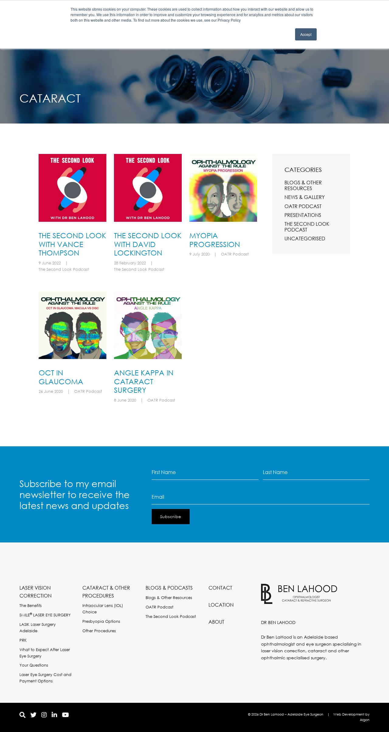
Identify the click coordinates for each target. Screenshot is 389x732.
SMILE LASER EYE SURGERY (45, 615)
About (216, 622)
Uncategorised (304, 238)
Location (221, 604)
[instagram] (44, 715)
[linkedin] (54, 715)
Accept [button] (306, 34)
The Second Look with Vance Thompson (72, 244)
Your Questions (33, 665)
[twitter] (33, 715)
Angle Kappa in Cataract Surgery (144, 381)
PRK (23, 640)
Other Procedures (99, 630)
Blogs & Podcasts (169, 587)
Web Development (348, 714)
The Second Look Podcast (64, 269)
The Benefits (30, 605)
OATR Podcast (235, 254)
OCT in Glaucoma (61, 377)
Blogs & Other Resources (303, 185)
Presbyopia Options (101, 621)
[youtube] (65, 715)
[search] (22, 715)
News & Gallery (304, 197)
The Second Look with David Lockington (147, 244)
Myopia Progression (214, 240)
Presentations (302, 215)
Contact (220, 587)
